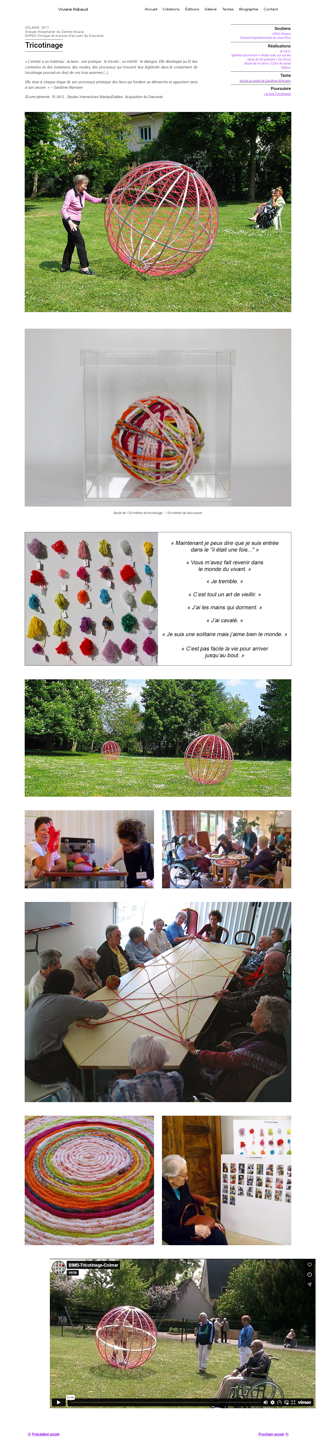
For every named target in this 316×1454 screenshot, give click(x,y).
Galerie (211, 9)
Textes (228, 9)
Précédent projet (45, 1434)
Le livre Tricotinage (277, 94)
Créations (171, 9)
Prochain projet (271, 1434)
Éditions (192, 9)
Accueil (151, 9)
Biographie (248, 9)
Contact (271, 9)
